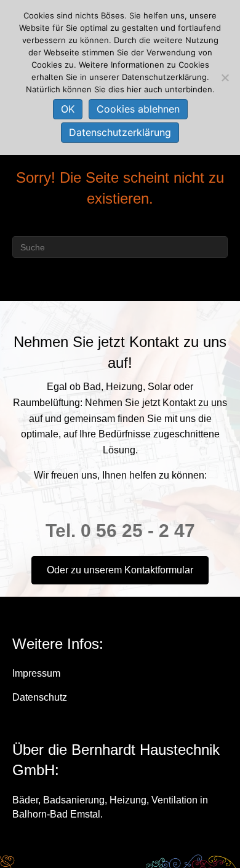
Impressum (36, 673)
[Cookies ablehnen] (224, 77)
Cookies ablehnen (138, 109)
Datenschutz (39, 697)
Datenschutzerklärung (120, 132)
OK (67, 109)
